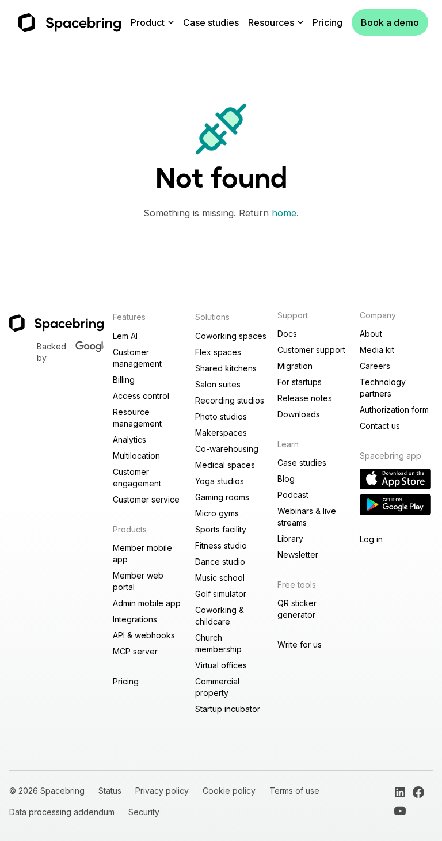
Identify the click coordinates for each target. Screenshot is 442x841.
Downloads (298, 414)
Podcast (292, 495)
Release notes (304, 398)
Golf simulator (220, 594)
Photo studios (221, 416)
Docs (287, 333)
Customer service (146, 499)
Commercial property (217, 687)
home (284, 213)
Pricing (327, 22)
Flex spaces (218, 352)
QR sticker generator (297, 608)
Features (129, 317)
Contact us (380, 426)
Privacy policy (162, 791)
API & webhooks (144, 635)
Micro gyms (217, 513)
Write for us (299, 644)
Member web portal (138, 581)
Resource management (137, 417)
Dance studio (220, 561)
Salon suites (218, 384)
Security (143, 812)
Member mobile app (142, 553)
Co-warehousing (226, 449)
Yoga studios (219, 481)
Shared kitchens (226, 368)
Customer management (137, 357)
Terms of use (294, 791)
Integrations (135, 619)
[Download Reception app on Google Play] (395, 504)
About (371, 333)
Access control (141, 396)
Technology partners (383, 387)
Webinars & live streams (306, 516)
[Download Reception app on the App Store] (395, 479)
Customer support (311, 350)
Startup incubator (227, 709)
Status (109, 791)
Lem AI (125, 336)
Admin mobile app (147, 603)
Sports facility (220, 529)
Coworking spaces (230, 336)
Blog (286, 479)
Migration (295, 366)
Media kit (377, 350)
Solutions (212, 317)
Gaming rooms (222, 497)
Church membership (218, 643)
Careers (375, 366)
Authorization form (394, 409)
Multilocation (136, 456)
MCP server (135, 651)
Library (290, 538)
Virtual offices (221, 665)
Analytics (129, 439)
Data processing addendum (62, 812)
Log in (371, 539)
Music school (220, 578)
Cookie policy (229, 791)
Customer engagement (137, 477)
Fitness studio (221, 545)
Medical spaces (225, 465)
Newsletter (297, 555)
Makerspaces (221, 432)
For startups (299, 382)
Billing (124, 380)
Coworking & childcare (219, 615)
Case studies (211, 22)
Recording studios (229, 400)
